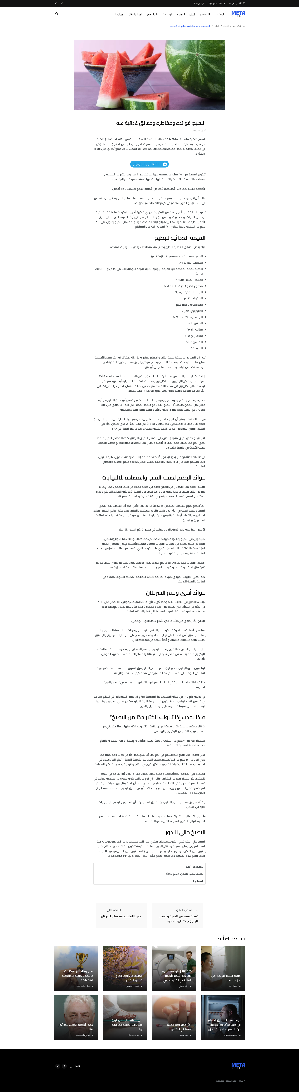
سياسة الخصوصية (217, 3)
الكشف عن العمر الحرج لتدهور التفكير (129, 978)
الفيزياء (181, 14)
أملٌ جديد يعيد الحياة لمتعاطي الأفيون (179, 1027)
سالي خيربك (133, 1035)
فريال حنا (233, 986)
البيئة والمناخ (135, 14)
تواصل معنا (198, 3)
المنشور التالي (114, 910)
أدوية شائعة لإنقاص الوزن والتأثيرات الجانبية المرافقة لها (127, 1024)
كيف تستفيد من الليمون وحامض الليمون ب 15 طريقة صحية (179, 919)
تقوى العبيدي (132, 986)
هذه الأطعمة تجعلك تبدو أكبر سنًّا (75, 1027)
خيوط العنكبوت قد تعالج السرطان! (120, 916)
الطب (192, 14)
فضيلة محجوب (230, 1035)
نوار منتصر (183, 1035)
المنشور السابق (184, 910)
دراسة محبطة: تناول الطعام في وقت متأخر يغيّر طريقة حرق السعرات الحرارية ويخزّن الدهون (224, 1027)
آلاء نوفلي (183, 986)
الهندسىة (167, 14)
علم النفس (152, 14)
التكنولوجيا (205, 14)
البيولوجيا (119, 14)
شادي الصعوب (83, 1035)
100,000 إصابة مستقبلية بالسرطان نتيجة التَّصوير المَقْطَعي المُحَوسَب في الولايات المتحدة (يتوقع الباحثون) (177, 980)
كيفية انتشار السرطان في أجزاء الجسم (226, 978)
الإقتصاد (219, 14)
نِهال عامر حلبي (83, 986)
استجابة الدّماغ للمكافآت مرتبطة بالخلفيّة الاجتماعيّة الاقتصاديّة (77, 976)
